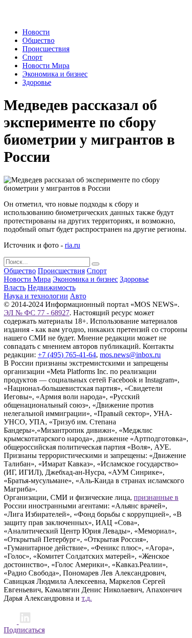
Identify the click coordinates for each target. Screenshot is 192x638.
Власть (15, 287)
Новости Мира (45, 65)
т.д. (87, 598)
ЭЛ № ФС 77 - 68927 (36, 313)
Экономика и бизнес (55, 74)
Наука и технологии (36, 296)
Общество (38, 40)
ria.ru (72, 245)
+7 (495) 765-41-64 (67, 355)
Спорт (32, 57)
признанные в (156, 497)
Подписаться (24, 630)
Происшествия (45, 49)
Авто (78, 296)
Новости (36, 32)
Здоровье (36, 82)
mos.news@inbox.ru (130, 355)
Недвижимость (51, 287)
